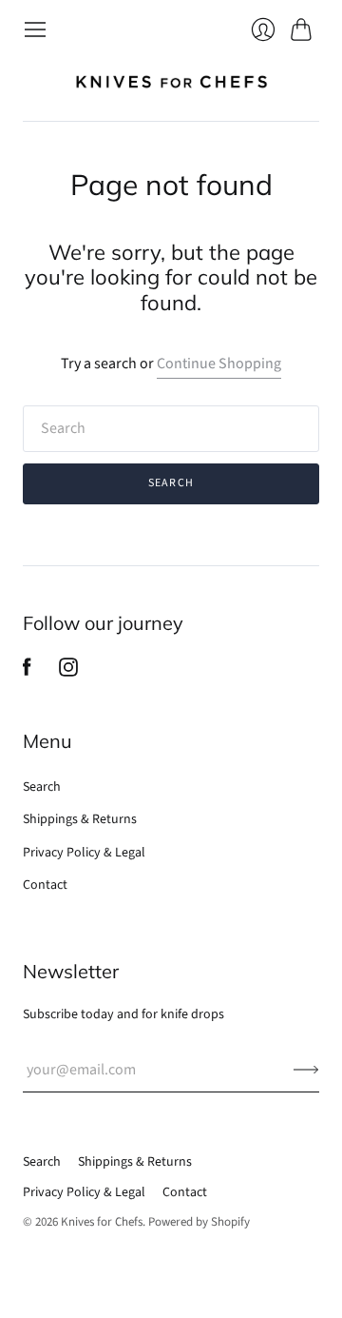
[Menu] (35, 29)
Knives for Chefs (101, 1221)
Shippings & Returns (80, 819)
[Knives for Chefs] (171, 81)
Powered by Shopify (199, 1221)
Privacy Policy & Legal (84, 852)
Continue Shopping (219, 363)
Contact (45, 885)
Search (42, 787)
